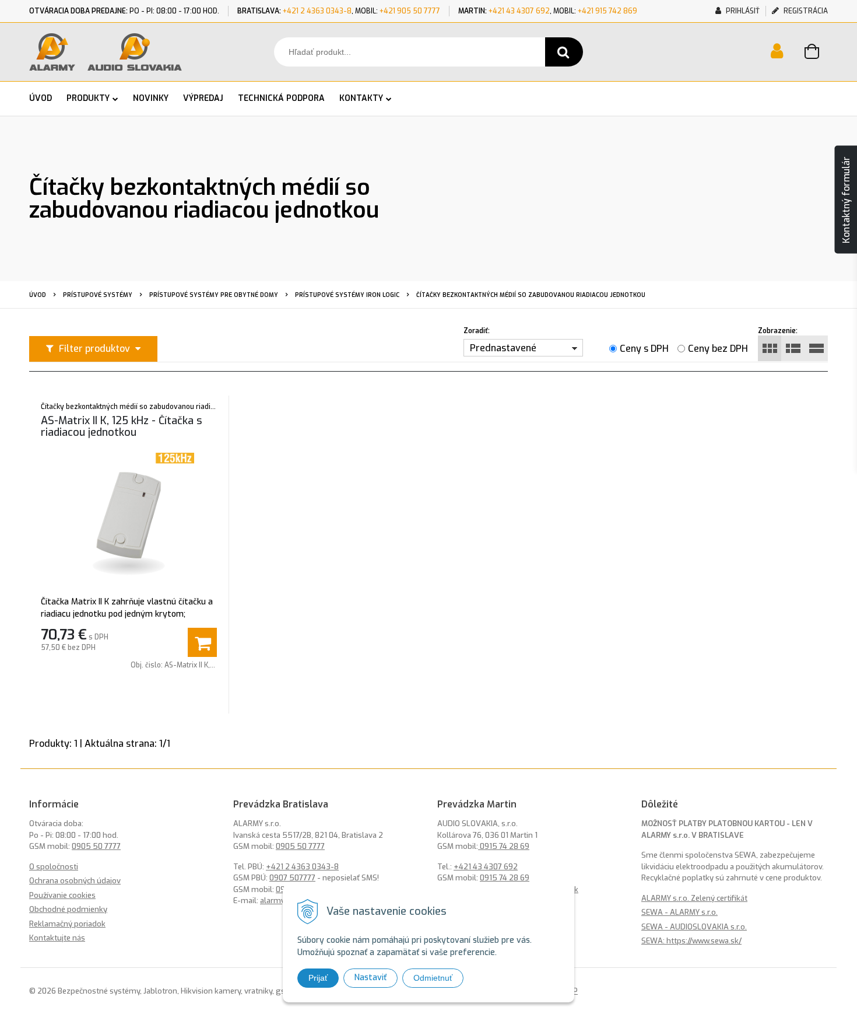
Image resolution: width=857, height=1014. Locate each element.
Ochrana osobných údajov (75, 881)
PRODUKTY (88, 98)
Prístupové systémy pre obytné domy (213, 295)
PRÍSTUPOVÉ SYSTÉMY (97, 295)
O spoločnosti (53, 867)
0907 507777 (292, 878)
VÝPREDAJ (203, 98)
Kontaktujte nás (57, 938)
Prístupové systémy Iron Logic (347, 295)
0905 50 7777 (96, 846)
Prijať (318, 977)
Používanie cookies (62, 895)
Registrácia (805, 11)
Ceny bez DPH (718, 348)
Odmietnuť (432, 977)
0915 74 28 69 (503, 846)
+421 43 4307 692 (519, 11)
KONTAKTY (361, 98)
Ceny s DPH (644, 348)
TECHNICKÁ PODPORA (281, 98)
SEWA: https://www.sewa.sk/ (691, 941)
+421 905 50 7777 (410, 11)
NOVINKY (150, 98)
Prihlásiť (742, 11)
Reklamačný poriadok (67, 924)
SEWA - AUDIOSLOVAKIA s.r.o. (694, 927)
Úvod (37, 295)
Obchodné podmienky (68, 909)
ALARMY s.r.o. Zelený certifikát (694, 898)
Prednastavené (503, 348)
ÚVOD (40, 98)
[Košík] (816, 53)
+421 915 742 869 (607, 11)
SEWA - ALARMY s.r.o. (679, 912)
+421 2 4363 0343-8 (317, 11)
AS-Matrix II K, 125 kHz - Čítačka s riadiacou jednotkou (121, 426)
